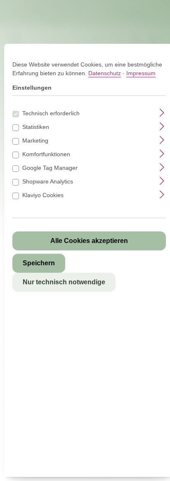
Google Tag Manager (50, 167)
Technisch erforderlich (51, 113)
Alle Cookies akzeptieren (89, 240)
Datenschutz (104, 73)
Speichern (39, 263)
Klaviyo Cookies (43, 195)
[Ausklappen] (162, 112)
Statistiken (35, 127)
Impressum (141, 73)
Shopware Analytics (47, 181)
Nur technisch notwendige (64, 282)
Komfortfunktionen (46, 154)
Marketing (35, 140)
